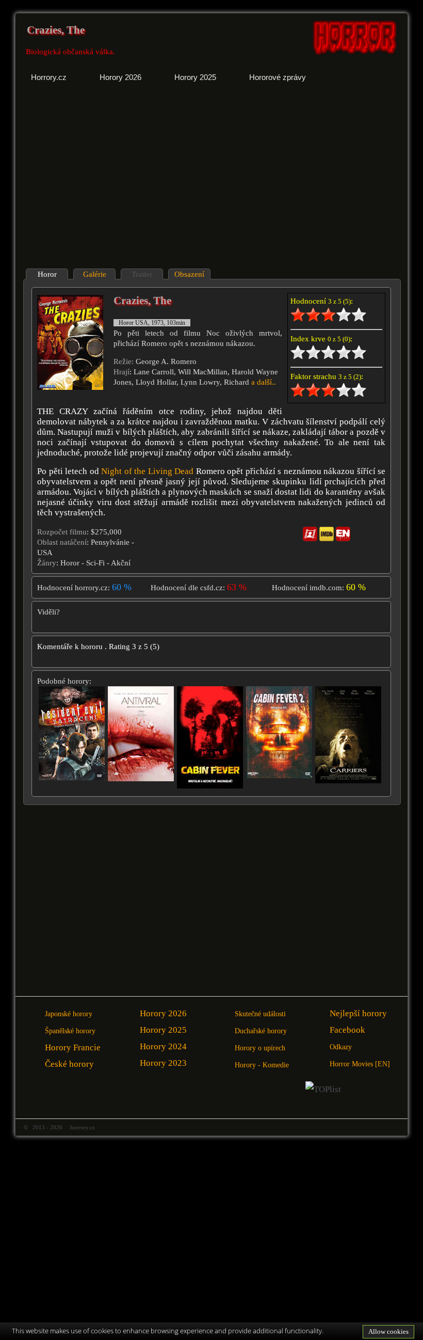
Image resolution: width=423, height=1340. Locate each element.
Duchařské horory (261, 1031)
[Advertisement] (114, 183)
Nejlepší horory (358, 1013)
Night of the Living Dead (147, 471)
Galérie (94, 274)
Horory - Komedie (262, 1065)
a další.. (263, 382)
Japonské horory (68, 1014)
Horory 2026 (163, 1013)
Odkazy (341, 1047)
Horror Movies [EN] (360, 1064)
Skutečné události (260, 1014)
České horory (69, 1064)
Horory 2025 (163, 1030)
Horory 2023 (163, 1063)
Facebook (347, 1030)
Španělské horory (70, 1031)
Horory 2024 (163, 1046)
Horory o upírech (260, 1048)
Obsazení (189, 274)
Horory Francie (73, 1047)
